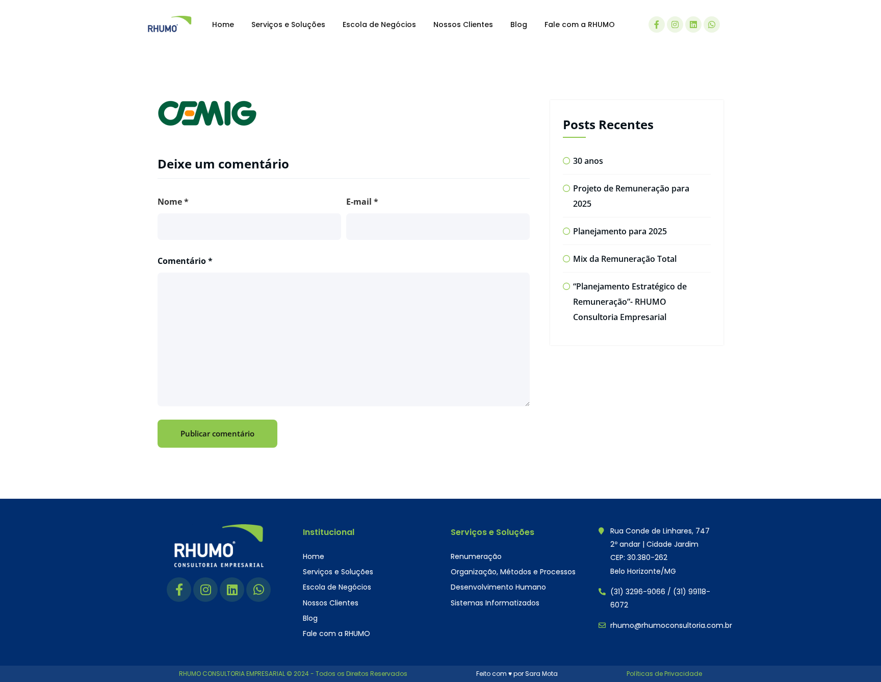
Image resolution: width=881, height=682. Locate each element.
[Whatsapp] (712, 24)
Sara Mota (541, 673)
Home (223, 24)
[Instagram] (675, 24)
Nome (173, 201)
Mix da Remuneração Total (625, 258)
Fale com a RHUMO (580, 24)
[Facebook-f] (657, 24)
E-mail (362, 201)
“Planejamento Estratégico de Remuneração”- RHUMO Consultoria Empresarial (630, 302)
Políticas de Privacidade (664, 673)
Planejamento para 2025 (620, 231)
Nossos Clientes (463, 24)
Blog (518, 24)
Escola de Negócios (379, 24)
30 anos (588, 160)
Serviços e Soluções (288, 24)
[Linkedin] (693, 24)
